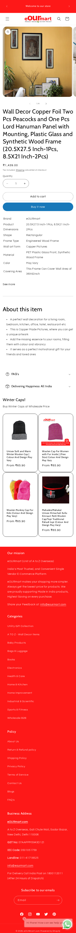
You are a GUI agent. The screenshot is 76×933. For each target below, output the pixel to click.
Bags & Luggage (17, 651)
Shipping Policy (17, 758)
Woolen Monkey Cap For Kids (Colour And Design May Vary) (20, 513)
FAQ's (11, 800)
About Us (13, 741)
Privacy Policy (16, 766)
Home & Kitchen (17, 684)
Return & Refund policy (21, 750)
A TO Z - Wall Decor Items (23, 634)
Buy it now (38, 207)
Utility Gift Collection (20, 626)
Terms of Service (18, 774)
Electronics (14, 668)
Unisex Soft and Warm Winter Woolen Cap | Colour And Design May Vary (19, 456)
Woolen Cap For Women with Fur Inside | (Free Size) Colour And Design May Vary (55, 456)
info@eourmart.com (53, 604)
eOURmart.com (32, 931)
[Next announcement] (69, 6)
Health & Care (16, 676)
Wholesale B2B (16, 718)
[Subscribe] (58, 900)
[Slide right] (46, 104)
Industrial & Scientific (20, 701)
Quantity (7, 176)
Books (11, 659)
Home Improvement (19, 693)
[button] (7, 19)
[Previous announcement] (7, 6)
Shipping (20, 170)
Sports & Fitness (17, 709)
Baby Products (16, 643)
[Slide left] (30, 104)
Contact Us (14, 783)
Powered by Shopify (50, 931)
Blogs (10, 791)
